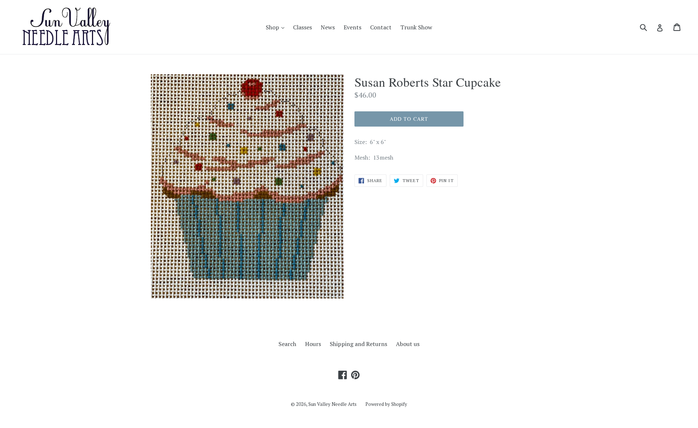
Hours (313, 344)
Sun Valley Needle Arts (332, 404)
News (328, 27)
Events (352, 27)
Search (287, 344)
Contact (381, 27)
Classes (302, 27)
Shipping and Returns (358, 344)
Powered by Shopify (386, 404)
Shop (277, 27)
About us (408, 344)
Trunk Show (416, 27)
